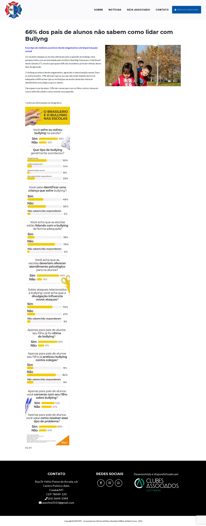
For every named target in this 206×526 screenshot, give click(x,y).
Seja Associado (138, 9)
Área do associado (187, 10)
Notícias (115, 9)
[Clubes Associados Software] (156, 484)
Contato (162, 9)
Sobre (98, 9)
